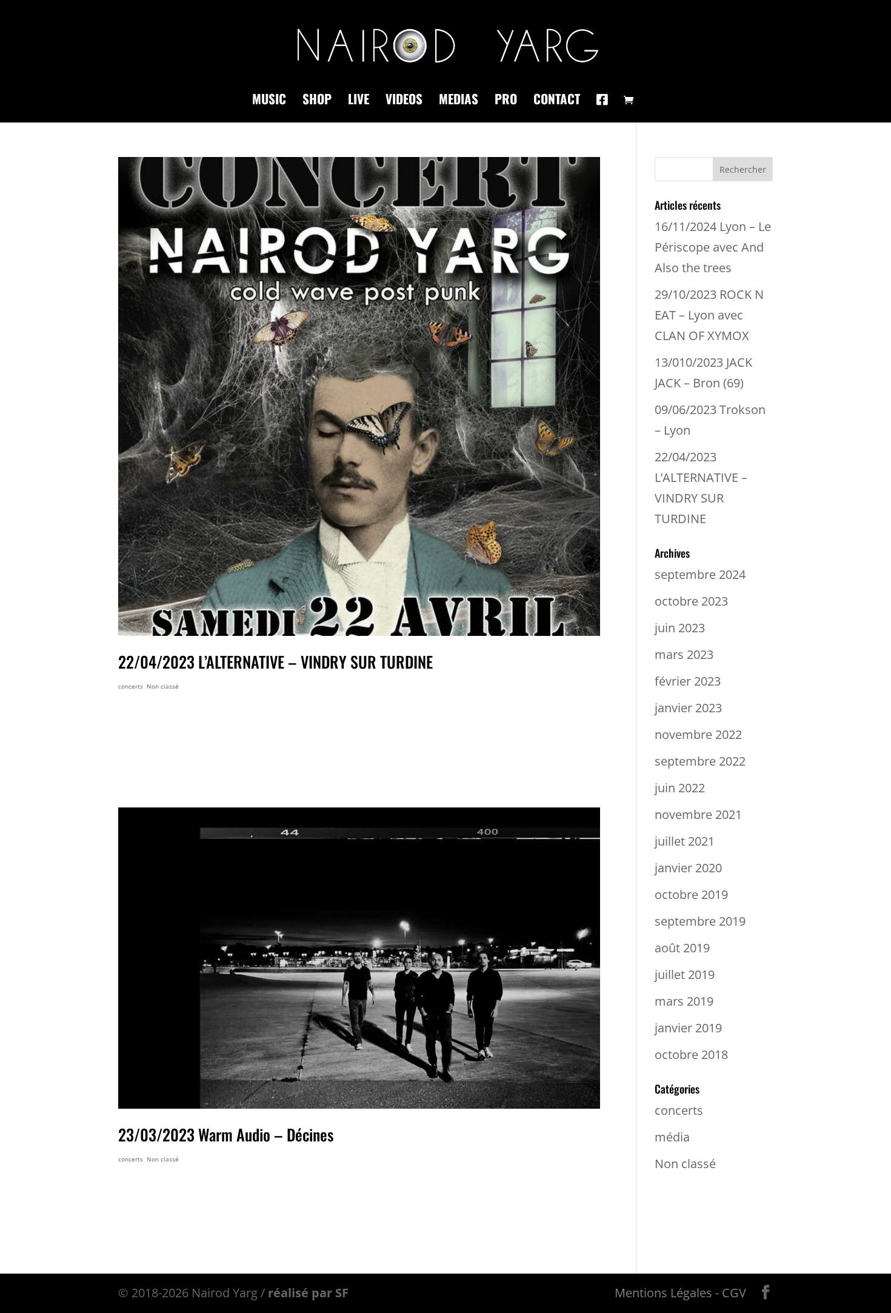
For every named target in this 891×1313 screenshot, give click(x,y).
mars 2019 (684, 1001)
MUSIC (269, 101)
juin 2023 (680, 628)
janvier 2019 (688, 1028)
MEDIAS (458, 101)
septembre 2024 (700, 574)
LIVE (358, 101)
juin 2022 (680, 788)
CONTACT (556, 101)
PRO (506, 101)
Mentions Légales (663, 1293)
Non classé (163, 686)
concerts (130, 686)
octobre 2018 (691, 1054)
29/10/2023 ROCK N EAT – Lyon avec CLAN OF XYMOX (709, 315)
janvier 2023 (688, 708)
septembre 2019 (700, 921)
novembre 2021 (698, 814)
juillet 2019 (685, 974)
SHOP (317, 101)
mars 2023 (684, 654)
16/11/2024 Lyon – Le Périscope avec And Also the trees (713, 247)
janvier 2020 (688, 868)
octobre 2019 (691, 894)
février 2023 (688, 681)
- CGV (730, 1293)
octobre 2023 (691, 601)
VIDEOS (403, 101)
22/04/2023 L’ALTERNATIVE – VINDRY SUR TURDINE (275, 661)
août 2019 (682, 948)
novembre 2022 (698, 734)
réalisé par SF (308, 1293)
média (672, 1137)
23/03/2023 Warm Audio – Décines (225, 1134)
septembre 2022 (700, 761)
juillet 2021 (685, 841)
